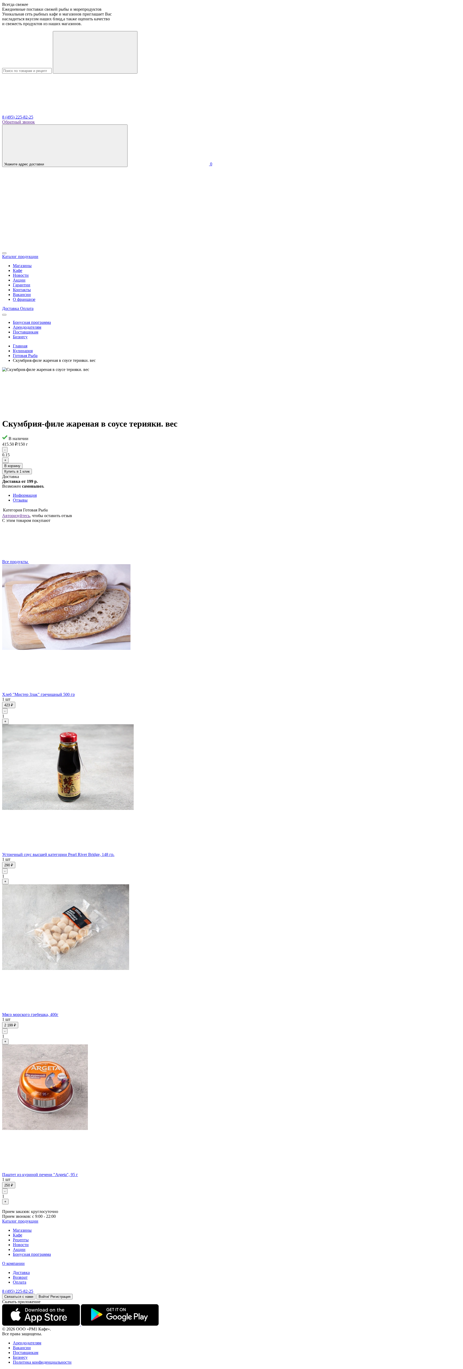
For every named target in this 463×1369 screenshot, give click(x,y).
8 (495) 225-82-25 (17, 117)
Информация (25, 495)
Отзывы (20, 500)
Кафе (17, 270)
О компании (13, 1263)
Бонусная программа (32, 322)
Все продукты (15, 561)
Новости (21, 275)
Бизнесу (20, 337)
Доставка (21, 1272)
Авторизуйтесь (16, 515)
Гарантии (21, 285)
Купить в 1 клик (17, 471)
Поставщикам (25, 332)
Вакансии (22, 294)
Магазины (22, 265)
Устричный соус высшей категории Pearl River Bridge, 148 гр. (58, 854)
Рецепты (21, 1240)
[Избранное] (42, 247)
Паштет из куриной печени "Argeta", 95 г (40, 1174)
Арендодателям (27, 327)
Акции (19, 280)
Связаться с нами (18, 1297)
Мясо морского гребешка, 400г (30, 1014)
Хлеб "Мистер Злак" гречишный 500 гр (38, 694)
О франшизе (24, 299)
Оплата (19, 1282)
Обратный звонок (18, 122)
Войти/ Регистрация (54, 1297)
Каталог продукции (20, 1221)
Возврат (20, 1277)
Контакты (22, 289)
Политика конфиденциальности (42, 1362)
